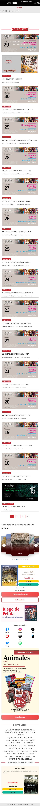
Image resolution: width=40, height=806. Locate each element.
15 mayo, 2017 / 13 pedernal (14, 507)
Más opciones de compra (20, 594)
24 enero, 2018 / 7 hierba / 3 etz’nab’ (17, 293)
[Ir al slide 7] (25, 559)
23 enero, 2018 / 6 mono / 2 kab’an (16, 323)
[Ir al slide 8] (27, 559)
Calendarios (6, 76)
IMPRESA (12, 789)
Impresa (28, 581)
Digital (28, 584)
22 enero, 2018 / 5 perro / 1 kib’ (15, 354)
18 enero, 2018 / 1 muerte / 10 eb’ (16, 476)
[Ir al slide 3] (16, 559)
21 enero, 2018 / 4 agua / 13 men (15, 384)
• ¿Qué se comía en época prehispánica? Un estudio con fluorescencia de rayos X (20, 740)
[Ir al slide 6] (23, 559)
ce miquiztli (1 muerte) (12, 79)
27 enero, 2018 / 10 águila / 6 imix (16, 201)
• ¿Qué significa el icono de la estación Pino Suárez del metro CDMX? (20, 732)
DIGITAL (13, 792)
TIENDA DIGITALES (27, 4)
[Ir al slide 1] (12, 559)
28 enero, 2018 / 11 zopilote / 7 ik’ (16, 171)
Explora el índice (20, 600)
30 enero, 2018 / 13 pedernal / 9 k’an (17, 110)
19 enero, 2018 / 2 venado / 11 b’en (17, 446)
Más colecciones (20, 717)
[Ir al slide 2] (14, 559)
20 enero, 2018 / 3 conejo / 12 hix (16, 415)
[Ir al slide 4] (19, 559)
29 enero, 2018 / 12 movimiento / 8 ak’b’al (19, 140)
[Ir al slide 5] (21, 559)
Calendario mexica (8, 503)
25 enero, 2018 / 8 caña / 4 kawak (16, 262)
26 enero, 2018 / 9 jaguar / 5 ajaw (16, 232)
